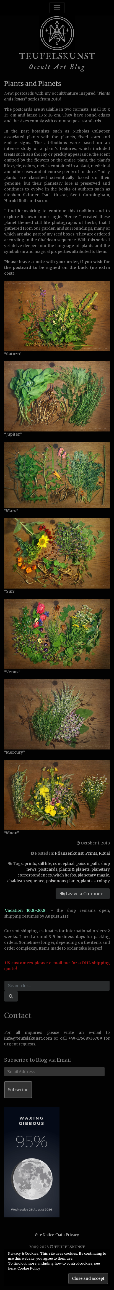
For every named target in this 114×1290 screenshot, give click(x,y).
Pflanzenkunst (69, 853)
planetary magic (93, 875)
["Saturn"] (57, 315)
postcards (47, 869)
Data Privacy (67, 1235)
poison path (87, 863)
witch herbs (64, 875)
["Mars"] (57, 474)
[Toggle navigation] (57, 7)
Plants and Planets (32, 84)
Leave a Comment (85, 893)
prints (30, 863)
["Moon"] (57, 794)
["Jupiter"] (57, 396)
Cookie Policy (28, 1268)
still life (44, 863)
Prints (91, 853)
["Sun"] (57, 553)
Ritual (104, 853)
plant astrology (95, 880)
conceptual (63, 863)
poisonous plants (62, 880)
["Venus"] (57, 633)
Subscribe (18, 1089)
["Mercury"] (57, 714)
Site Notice (44, 1235)
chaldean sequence (25, 880)
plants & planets (74, 869)
